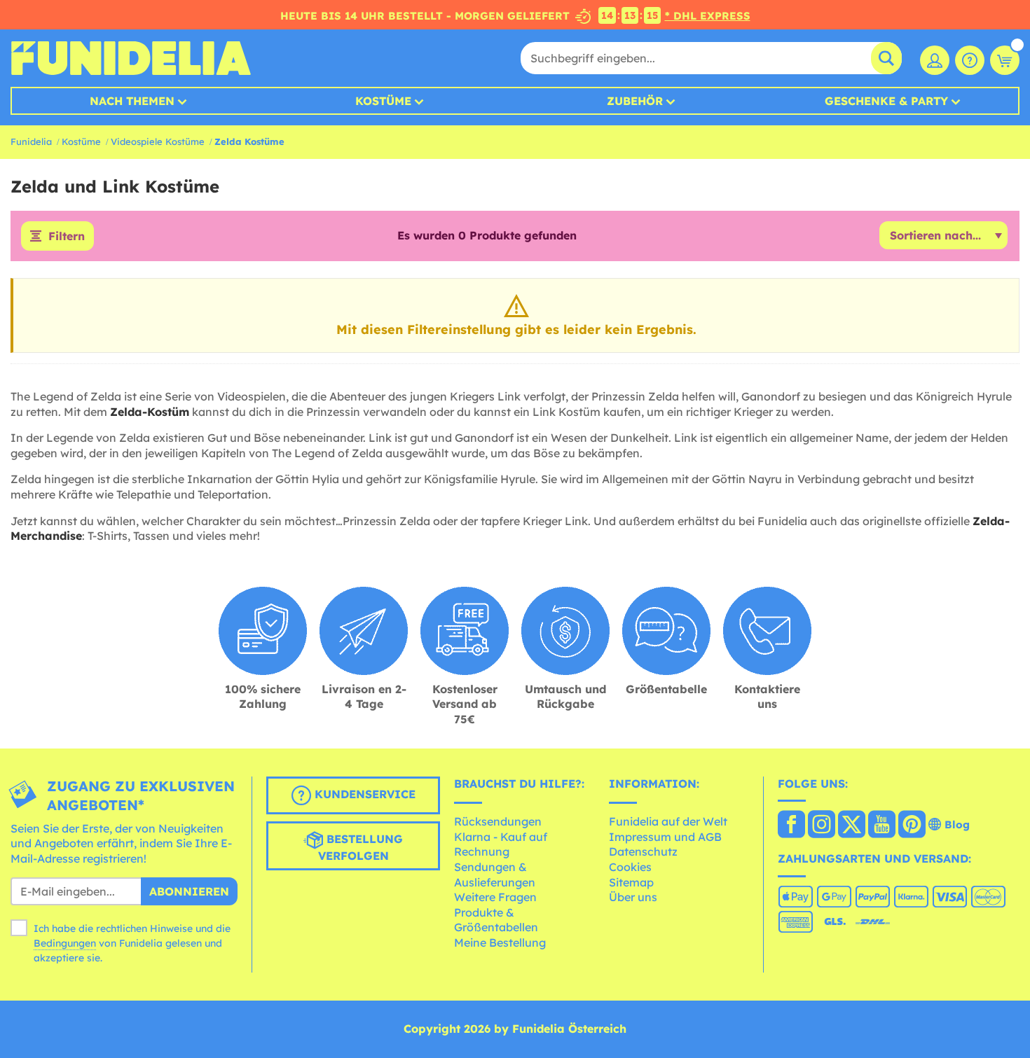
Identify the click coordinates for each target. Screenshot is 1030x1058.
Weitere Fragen (495, 897)
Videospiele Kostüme (158, 141)
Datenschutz (643, 851)
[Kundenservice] (969, 60)
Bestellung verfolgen (361, 847)
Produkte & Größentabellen (496, 920)
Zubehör (635, 100)
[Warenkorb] (1004, 60)
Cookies (630, 867)
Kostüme (383, 100)
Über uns (633, 897)
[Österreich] (791, 825)
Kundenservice (363, 794)
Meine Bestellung (500, 942)
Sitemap (631, 882)
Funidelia (31, 141)
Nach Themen (132, 100)
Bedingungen (65, 943)
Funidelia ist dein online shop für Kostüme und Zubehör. (131, 58)
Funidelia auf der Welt (668, 821)
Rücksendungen (498, 821)
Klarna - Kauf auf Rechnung (500, 844)
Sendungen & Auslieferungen (494, 874)
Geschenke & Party (886, 100)
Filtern (66, 236)
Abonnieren (189, 891)
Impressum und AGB (665, 837)
